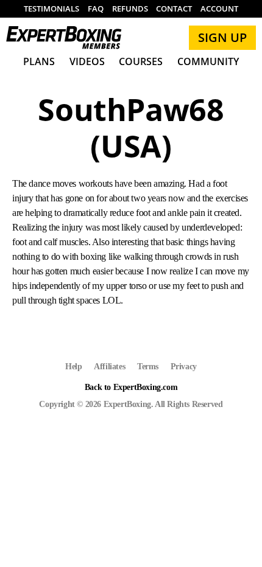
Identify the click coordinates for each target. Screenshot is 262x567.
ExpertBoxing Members (64, 38)
